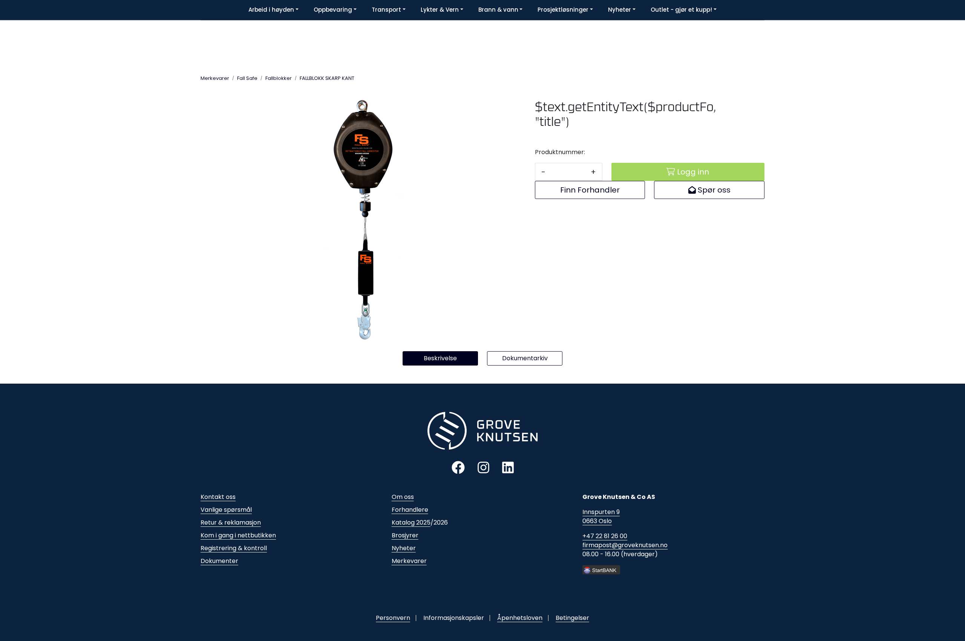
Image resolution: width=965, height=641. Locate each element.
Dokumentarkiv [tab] (525, 358)
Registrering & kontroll (234, 548)
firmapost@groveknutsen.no (625, 545)
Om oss (403, 497)
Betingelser (572, 617)
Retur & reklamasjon (231, 522)
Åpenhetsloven (519, 617)
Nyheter (404, 548)
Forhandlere (410, 509)
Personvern (393, 617)
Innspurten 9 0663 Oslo (601, 516)
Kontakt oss (218, 497)
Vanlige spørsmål (226, 509)
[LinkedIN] (508, 467)
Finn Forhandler (590, 190)
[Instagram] (483, 467)
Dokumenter (219, 561)
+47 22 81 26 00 (604, 536)
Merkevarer (409, 561)
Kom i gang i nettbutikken (238, 535)
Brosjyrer (405, 535)
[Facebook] (458, 467)
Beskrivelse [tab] (440, 358)
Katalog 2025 (411, 522)
